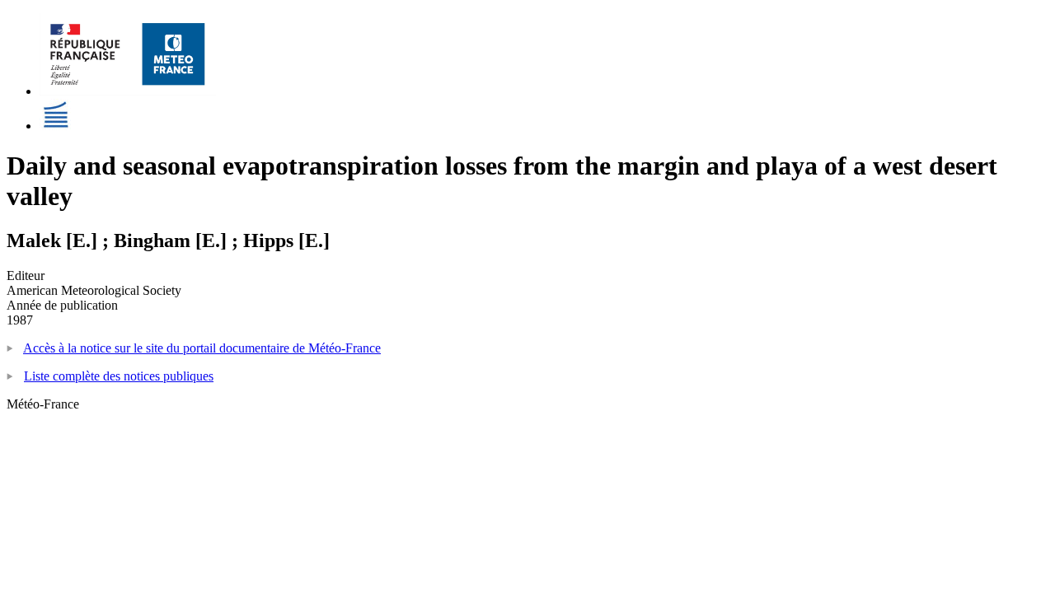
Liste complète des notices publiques (118, 376)
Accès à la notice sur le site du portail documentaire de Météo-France (202, 348)
